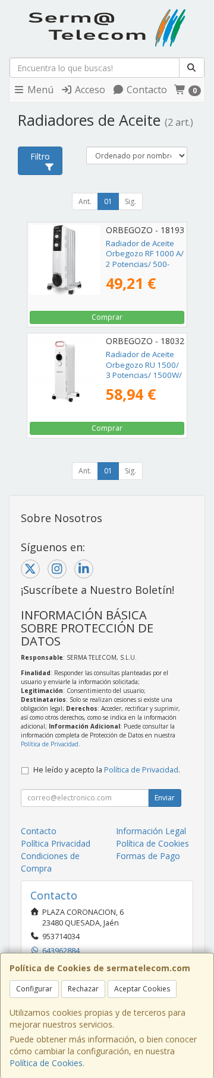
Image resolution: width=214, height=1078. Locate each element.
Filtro (40, 156)
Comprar (107, 317)
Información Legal (151, 831)
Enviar (165, 798)
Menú (39, 89)
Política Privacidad (55, 843)
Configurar (34, 989)
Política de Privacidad (49, 744)
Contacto (145, 89)
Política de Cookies (46, 1063)
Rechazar (83, 989)
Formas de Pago (148, 855)
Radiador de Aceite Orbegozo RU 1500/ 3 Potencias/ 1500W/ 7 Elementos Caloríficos (144, 374)
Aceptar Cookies (142, 989)
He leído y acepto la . (106, 770)
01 (108, 201)
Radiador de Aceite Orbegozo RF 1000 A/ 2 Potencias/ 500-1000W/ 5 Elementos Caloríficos (145, 264)
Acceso (89, 89)
